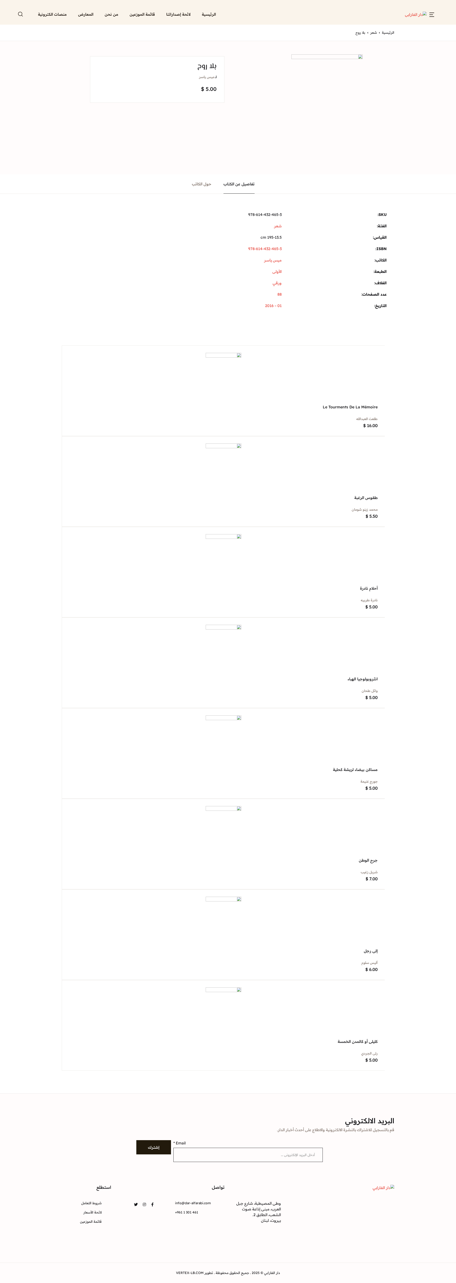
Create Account (396, 136)
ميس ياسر (206, 77)
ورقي (277, 282)
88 (279, 294)
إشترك (153, 1147)
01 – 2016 (273, 305)
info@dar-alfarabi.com (193, 1203)
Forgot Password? (361, 98)
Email (179, 1143)
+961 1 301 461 (186, 1212)
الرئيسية (209, 14)
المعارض (80, 76)
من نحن (111, 14)
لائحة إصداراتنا (178, 14)
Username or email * (366, 30)
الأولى (277, 271)
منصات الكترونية (74, 89)
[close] (166, 21)
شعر (278, 226)
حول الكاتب (201, 184)
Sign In (396, 115)
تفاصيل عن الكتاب (239, 184)
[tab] (239, 184)
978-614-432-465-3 (265, 248)
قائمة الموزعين (142, 14)
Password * (357, 55)
